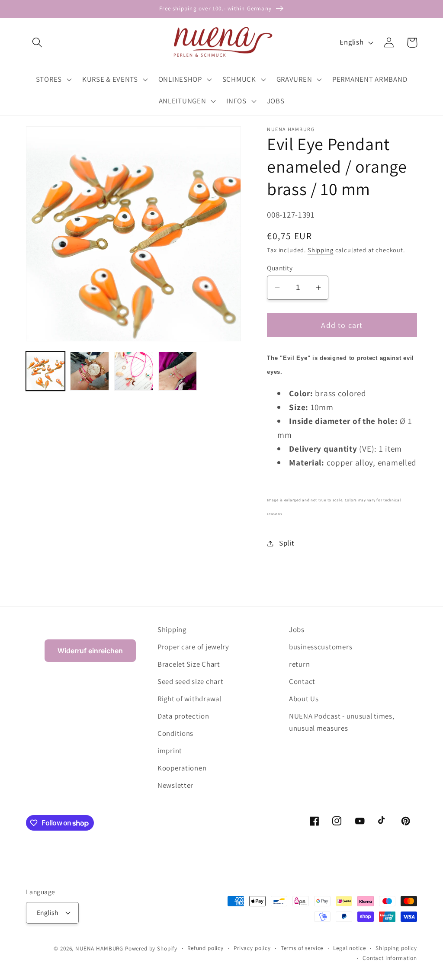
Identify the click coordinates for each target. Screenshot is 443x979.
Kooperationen (181, 768)
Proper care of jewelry (193, 647)
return (299, 664)
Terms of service (302, 948)
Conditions (175, 733)
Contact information (390, 958)
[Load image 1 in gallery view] (45, 371)
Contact (302, 681)
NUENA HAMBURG (99, 948)
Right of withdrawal (189, 698)
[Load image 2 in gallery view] (89, 371)
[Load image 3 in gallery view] (133, 371)
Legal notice (349, 948)
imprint (169, 750)
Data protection (183, 716)
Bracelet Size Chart (188, 664)
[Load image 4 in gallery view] (177, 371)
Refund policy (205, 948)
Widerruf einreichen (90, 650)
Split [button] (286, 543)
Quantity (279, 267)
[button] (37, 42)
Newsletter (175, 785)
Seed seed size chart (190, 681)
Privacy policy (252, 948)
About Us (304, 698)
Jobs (297, 629)
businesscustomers (320, 647)
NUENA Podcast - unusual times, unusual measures (342, 722)
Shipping (321, 250)
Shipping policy (396, 948)
